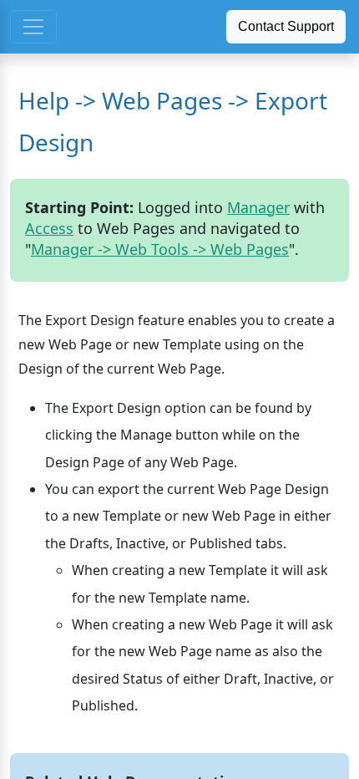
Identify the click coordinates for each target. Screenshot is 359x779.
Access (49, 228)
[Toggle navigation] (33, 26)
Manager (258, 207)
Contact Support (286, 26)
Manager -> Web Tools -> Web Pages (160, 249)
